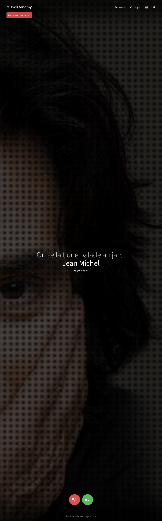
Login (136, 7)
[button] (146, 7)
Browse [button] (119, 7)
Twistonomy (21, 7)
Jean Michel (81, 263)
